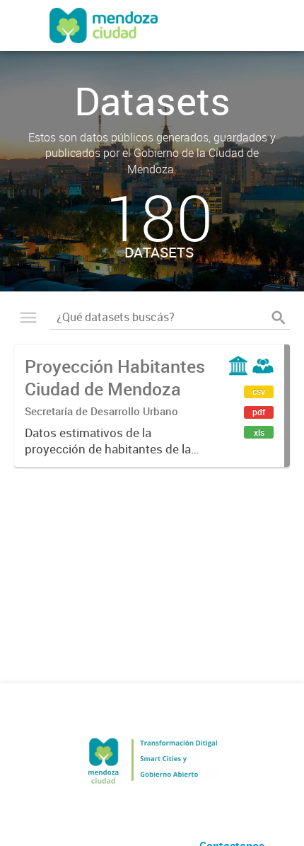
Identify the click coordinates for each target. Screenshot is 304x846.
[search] (278, 318)
